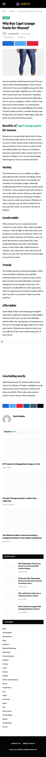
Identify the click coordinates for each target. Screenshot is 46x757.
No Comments (9, 37)
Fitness (5, 664)
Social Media (7, 715)
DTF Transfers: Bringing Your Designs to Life (21, 464)
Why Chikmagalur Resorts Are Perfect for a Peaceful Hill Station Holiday (29, 566)
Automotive (7, 636)
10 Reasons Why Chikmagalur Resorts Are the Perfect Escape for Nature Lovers (30, 580)
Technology (7, 723)
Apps (4, 628)
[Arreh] (23, 4)
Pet (4, 707)
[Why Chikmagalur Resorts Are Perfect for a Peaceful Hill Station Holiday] (9, 566)
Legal (5, 695)
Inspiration (7, 687)
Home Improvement (10, 680)
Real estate (7, 711)
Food (4, 668)
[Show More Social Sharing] (41, 43)
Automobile (7, 632)
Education (6, 652)
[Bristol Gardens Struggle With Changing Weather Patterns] (9, 609)
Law (4, 691)
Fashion (6, 18)
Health (5, 676)
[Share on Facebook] (8, 43)
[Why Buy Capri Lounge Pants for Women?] (23, 62)
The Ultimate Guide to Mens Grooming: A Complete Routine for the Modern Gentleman (22, 536)
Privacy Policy (29, 743)
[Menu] (4, 4)
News (5, 703)
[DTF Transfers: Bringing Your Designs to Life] (23, 449)
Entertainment (8, 656)
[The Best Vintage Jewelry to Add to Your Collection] (23, 483)
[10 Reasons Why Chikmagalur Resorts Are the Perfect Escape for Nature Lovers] (9, 581)
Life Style (6, 699)
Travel (5, 727)
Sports (5, 719)
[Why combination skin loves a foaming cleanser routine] (9, 596)
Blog (4, 640)
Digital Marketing (9, 648)
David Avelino (14, 34)
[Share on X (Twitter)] (20, 43)
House (5, 683)
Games (5, 672)
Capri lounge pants (29, 126)
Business (6, 644)
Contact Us (15, 743)
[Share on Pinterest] (32, 43)
